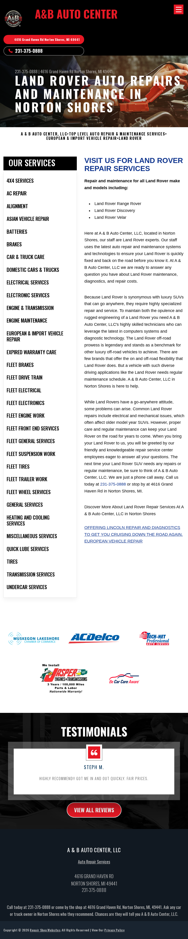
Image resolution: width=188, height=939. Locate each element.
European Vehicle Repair (113, 541)
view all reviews (94, 810)
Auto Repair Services (94, 862)
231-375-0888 (29, 51)
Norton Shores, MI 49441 (93, 71)
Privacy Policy (114, 930)
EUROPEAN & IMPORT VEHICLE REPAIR (81, 138)
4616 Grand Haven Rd (56, 71)
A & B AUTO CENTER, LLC (44, 134)
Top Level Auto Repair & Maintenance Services (117, 134)
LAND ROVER (130, 138)
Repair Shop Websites (45, 930)
